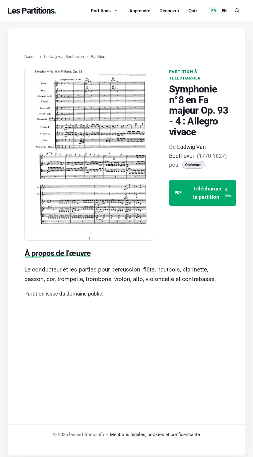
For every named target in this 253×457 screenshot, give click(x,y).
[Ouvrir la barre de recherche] (237, 11)
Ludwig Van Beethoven (64, 56)
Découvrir (169, 11)
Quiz (193, 11)
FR (213, 11)
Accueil (30, 56)
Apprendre (139, 11)
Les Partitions (31, 11)
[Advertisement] (126, 347)
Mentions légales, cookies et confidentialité (155, 434)
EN (224, 11)
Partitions (101, 11)
